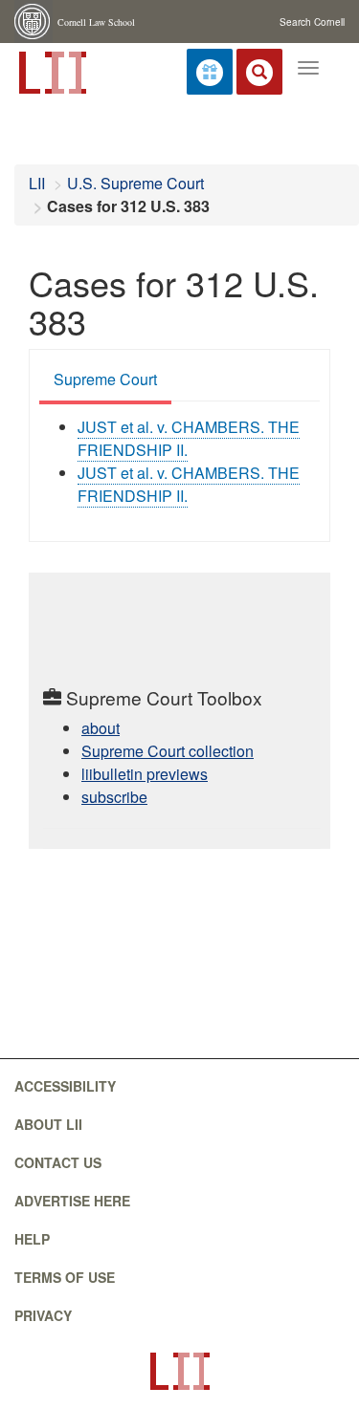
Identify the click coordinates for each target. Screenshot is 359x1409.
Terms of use (64, 1277)
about (100, 728)
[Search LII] (259, 72)
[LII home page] (179, 1371)
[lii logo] (50, 71)
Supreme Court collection (167, 751)
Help (32, 1238)
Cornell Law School (96, 22)
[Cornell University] (33, 21)
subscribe (114, 797)
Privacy (43, 1315)
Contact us (57, 1162)
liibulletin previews (144, 774)
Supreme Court (105, 379)
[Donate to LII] (210, 72)
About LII (48, 1124)
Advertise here (72, 1200)
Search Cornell (312, 22)
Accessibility (65, 1085)
